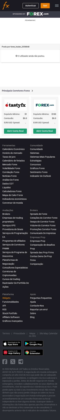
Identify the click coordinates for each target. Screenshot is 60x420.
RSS (4, 309)
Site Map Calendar (49, 333)
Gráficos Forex (37, 168)
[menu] (57, 5)
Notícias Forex (9, 176)
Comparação (36, 264)
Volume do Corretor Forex (43, 225)
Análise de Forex (10, 180)
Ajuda (33, 302)
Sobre (33, 313)
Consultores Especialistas (15, 267)
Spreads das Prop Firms (42, 252)
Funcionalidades (10, 302)
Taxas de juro (9, 157)
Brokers (6, 214)
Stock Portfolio (9, 313)
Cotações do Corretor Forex (43, 218)
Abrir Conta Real (15, 131)
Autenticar (30, 5)
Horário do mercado (12, 153)
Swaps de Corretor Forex (42, 221)
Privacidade (19, 333)
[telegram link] (20, 361)
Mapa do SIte (32, 334)
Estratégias (35, 160)
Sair (45, 5)
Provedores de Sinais (12, 229)
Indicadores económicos (14, 199)
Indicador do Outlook (40, 176)
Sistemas (34, 153)
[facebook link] (4, 361)
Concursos (35, 164)
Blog (32, 317)
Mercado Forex (9, 164)
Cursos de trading (11, 279)
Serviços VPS (8, 225)
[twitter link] (12, 361)
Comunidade (36, 149)
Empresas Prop (37, 241)
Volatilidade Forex (11, 168)
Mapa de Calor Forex (12, 195)
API (4, 305)
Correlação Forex (10, 172)
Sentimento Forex (39, 172)
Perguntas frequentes (41, 298)
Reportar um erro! (39, 309)
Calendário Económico (13, 149)
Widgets (6, 298)
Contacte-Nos (37, 305)
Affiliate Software (11, 317)
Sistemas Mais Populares (42, 157)
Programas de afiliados (13, 241)
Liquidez (6, 187)
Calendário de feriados (13, 160)
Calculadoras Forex (12, 191)
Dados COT (8, 183)
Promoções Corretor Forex (43, 229)
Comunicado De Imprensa (43, 233)
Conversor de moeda (12, 203)
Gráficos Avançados (12, 321)
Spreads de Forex (38, 214)
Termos (6, 333)
